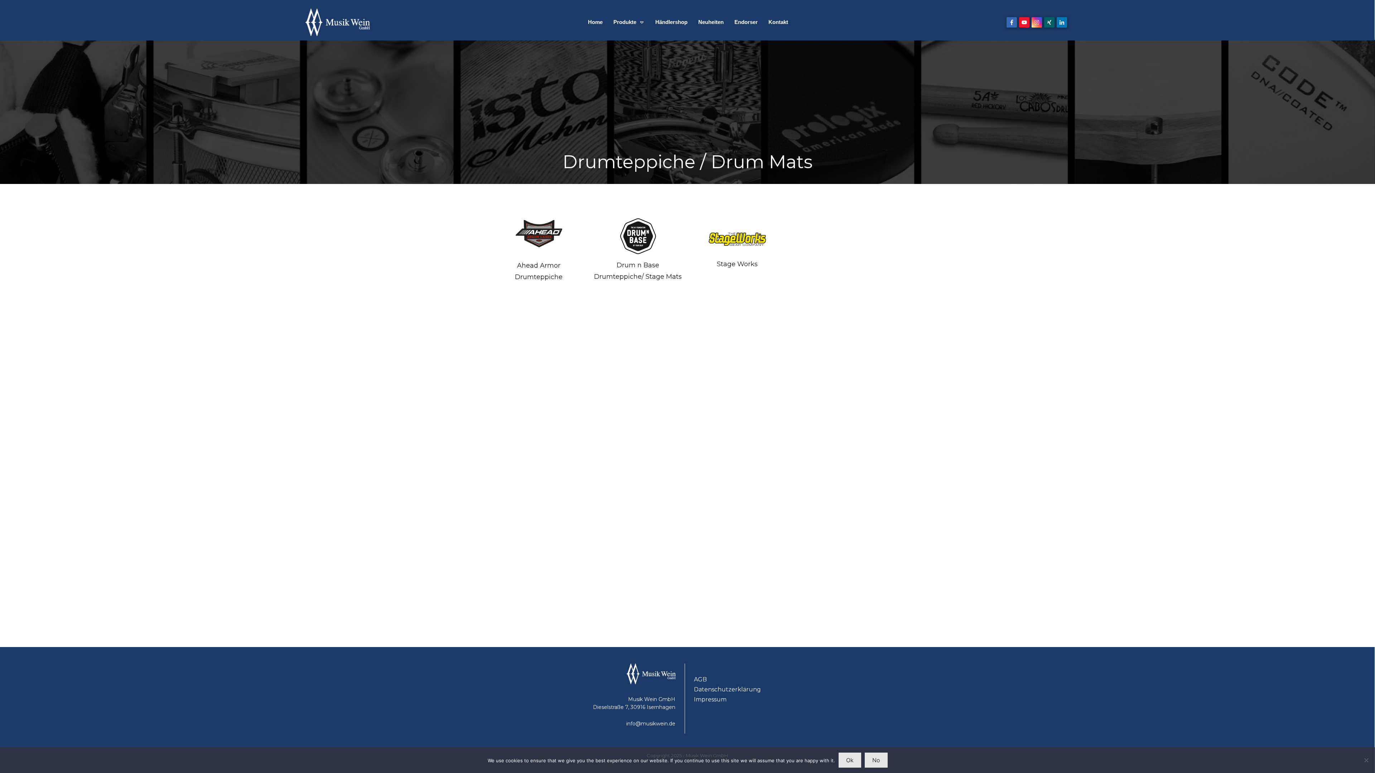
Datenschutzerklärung (727, 689)
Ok (850, 760)
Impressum (710, 699)
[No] (1366, 760)
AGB (700, 679)
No (876, 760)
